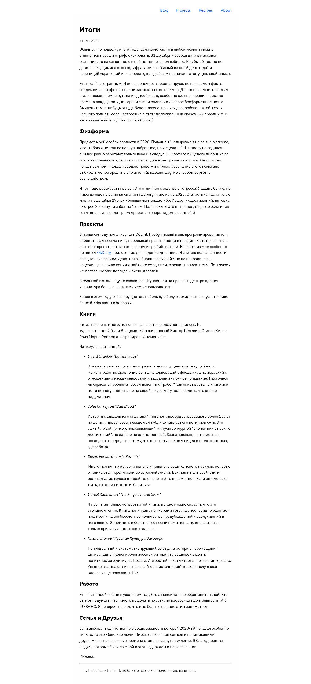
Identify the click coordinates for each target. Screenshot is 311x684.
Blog (164, 10)
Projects (183, 10)
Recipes (206, 10)
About (226, 10)
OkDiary (104, 252)
